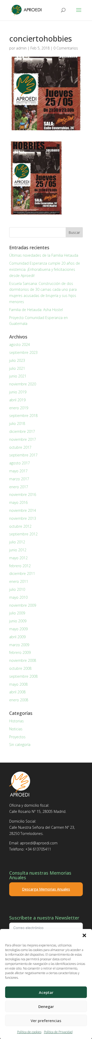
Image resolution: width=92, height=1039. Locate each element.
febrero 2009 (20, 652)
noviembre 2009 (22, 605)
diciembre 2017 (22, 431)
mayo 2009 (18, 628)
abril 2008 (17, 692)
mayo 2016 (18, 502)
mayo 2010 (18, 597)
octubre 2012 (20, 526)
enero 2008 (18, 699)
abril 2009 (17, 636)
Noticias (15, 728)
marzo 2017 (19, 478)
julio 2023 (17, 360)
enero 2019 (18, 407)
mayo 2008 (18, 684)
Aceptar (46, 992)
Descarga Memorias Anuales (46, 889)
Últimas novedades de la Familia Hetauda (43, 255)
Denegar (46, 1006)
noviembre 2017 (22, 439)
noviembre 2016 (22, 494)
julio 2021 (17, 368)
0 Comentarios (65, 48)
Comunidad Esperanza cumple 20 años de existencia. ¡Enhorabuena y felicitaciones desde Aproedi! (44, 269)
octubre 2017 (20, 447)
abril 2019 (17, 399)
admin (21, 48)
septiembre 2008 (23, 676)
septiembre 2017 (23, 455)
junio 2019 (17, 391)
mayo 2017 (18, 470)
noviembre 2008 (22, 660)
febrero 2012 (20, 565)
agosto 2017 (19, 463)
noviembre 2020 (22, 384)
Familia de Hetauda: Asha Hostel (36, 309)
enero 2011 (18, 581)
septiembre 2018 (23, 415)
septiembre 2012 (23, 534)
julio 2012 (17, 542)
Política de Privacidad (58, 1032)
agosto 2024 (19, 344)
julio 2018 (17, 423)
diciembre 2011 (22, 573)
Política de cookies (29, 1032)
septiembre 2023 (23, 352)
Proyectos (17, 736)
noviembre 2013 (22, 518)
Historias (16, 720)
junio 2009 (17, 620)
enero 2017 (18, 486)
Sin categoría (19, 744)
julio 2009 (17, 613)
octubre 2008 (20, 668)
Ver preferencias (46, 1020)
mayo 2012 (18, 557)
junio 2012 (17, 549)
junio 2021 (17, 376)
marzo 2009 (19, 644)
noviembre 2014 (22, 510)
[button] (84, 935)
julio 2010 (17, 589)
